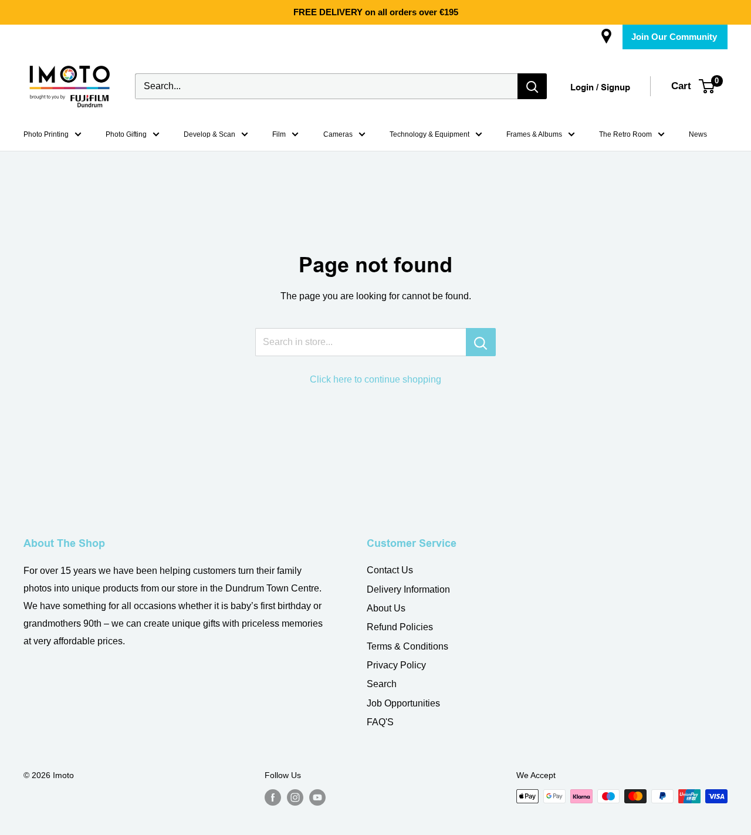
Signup (615, 88)
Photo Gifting (126, 134)
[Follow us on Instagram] (295, 797)
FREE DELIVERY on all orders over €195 (375, 12)
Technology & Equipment (429, 134)
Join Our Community (674, 37)
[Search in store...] (481, 342)
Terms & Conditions (407, 646)
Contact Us (390, 570)
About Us (386, 608)
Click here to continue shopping (375, 379)
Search (382, 684)
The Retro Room (625, 134)
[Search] (532, 86)
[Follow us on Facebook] (273, 797)
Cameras (338, 134)
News (698, 134)
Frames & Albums (534, 134)
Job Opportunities (403, 703)
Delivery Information (408, 589)
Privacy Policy (396, 665)
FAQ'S (380, 722)
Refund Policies (400, 627)
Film (279, 134)
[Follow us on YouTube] (317, 797)
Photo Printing (46, 134)
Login (582, 88)
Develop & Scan (209, 134)
